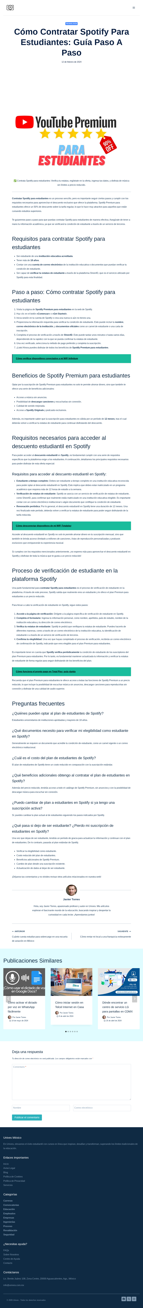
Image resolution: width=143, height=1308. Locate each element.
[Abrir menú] (133, 7)
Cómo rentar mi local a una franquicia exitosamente (105, 934)
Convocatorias (11, 1205)
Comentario (19, 1067)
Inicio (6, 1164)
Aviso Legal (9, 1168)
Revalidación (10, 1230)
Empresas (8, 1218)
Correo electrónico (83, 1107)
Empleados (9, 1213)
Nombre (17, 1107)
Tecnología (71, 23)
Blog (5, 1172)
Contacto (7, 1263)
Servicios (8, 1185)
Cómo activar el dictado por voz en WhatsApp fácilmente (22, 1007)
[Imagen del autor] (9, 1017)
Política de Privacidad (14, 1181)
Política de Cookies (13, 1176)
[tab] (66, 1031)
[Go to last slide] (8, 998)
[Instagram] (134, 1299)
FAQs (6, 1250)
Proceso (7, 1226)
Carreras (8, 1201)
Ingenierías (9, 1222)
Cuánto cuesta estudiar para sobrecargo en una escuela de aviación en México (39, 936)
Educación (9, 1209)
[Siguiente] (134, 998)
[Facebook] (123, 1299)
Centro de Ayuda (11, 1259)
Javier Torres (71, 899)
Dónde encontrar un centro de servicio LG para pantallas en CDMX (117, 1007)
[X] (129, 1299)
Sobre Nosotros (11, 1254)
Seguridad (8, 1234)
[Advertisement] (71, 85)
